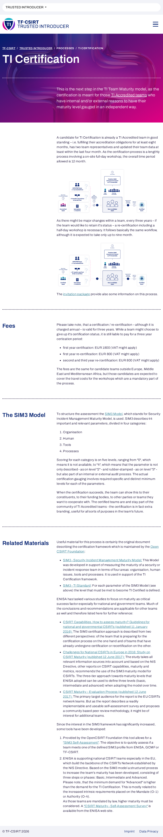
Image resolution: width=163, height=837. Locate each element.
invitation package (76, 294)
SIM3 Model (113, 414)
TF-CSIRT (8, 48)
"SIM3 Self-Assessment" (81, 742)
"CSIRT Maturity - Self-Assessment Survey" (116, 806)
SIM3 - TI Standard (77, 585)
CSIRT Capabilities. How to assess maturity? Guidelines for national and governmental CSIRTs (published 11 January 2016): (106, 626)
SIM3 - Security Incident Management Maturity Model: (102, 560)
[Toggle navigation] (155, 24)
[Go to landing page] (35, 24)
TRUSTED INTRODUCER (25, 7)
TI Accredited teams (129, 95)
